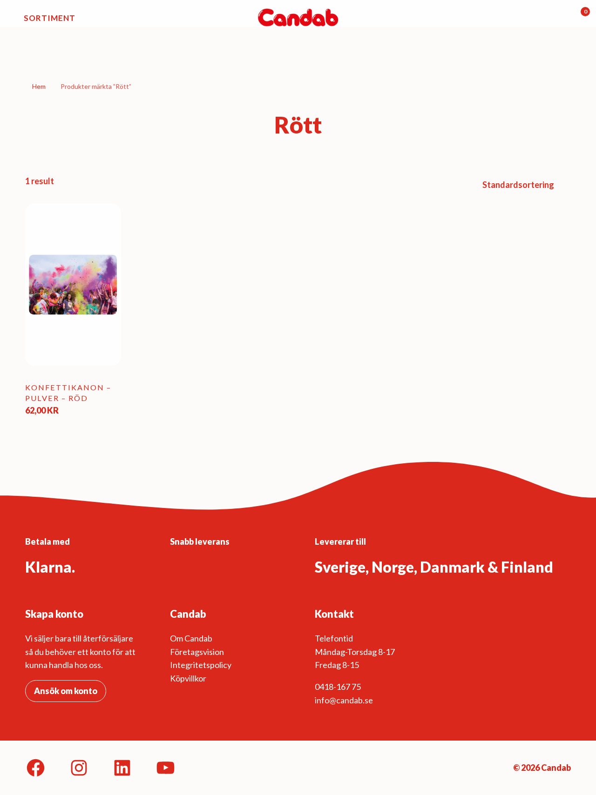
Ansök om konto (65, 691)
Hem (39, 86)
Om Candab (191, 638)
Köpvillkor (188, 678)
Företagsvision (197, 652)
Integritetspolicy (200, 665)
